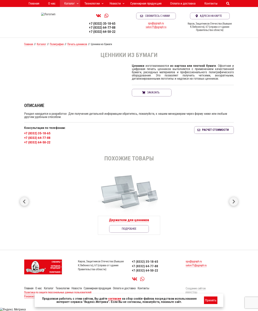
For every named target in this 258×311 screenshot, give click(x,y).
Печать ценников (77, 44)
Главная (34, 3)
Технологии (92, 3)
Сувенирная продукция (145, 3)
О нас (52, 3)
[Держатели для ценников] (129, 192)
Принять (210, 300)
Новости (115, 3)
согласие (114, 298)
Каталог (69, 3)
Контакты (211, 3)
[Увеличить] (75, 65)
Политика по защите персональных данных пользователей (57, 292)
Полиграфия (57, 44)
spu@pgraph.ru (156, 23)
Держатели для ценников (129, 220)
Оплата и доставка (182, 3)
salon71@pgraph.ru (156, 26)
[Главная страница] (48, 14)
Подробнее (129, 228)
